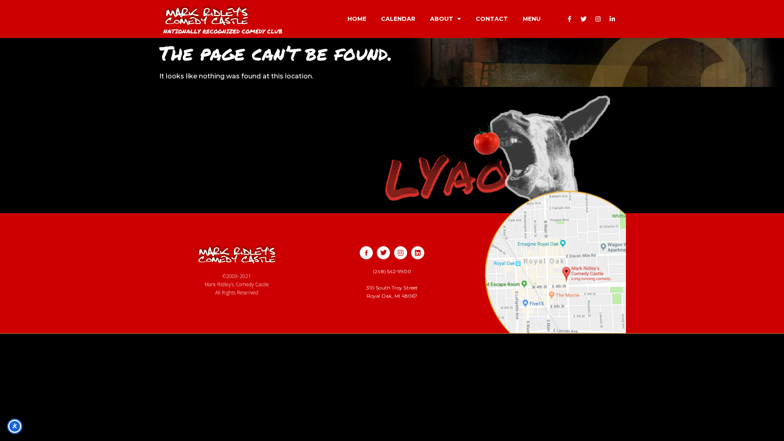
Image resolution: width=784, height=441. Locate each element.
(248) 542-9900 (392, 271)
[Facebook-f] (570, 19)
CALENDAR (398, 18)
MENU (532, 18)
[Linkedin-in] (612, 19)
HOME (356, 18)
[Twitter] (584, 19)
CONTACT (492, 18)
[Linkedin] (417, 252)
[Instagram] (598, 19)
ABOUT (441, 18)
